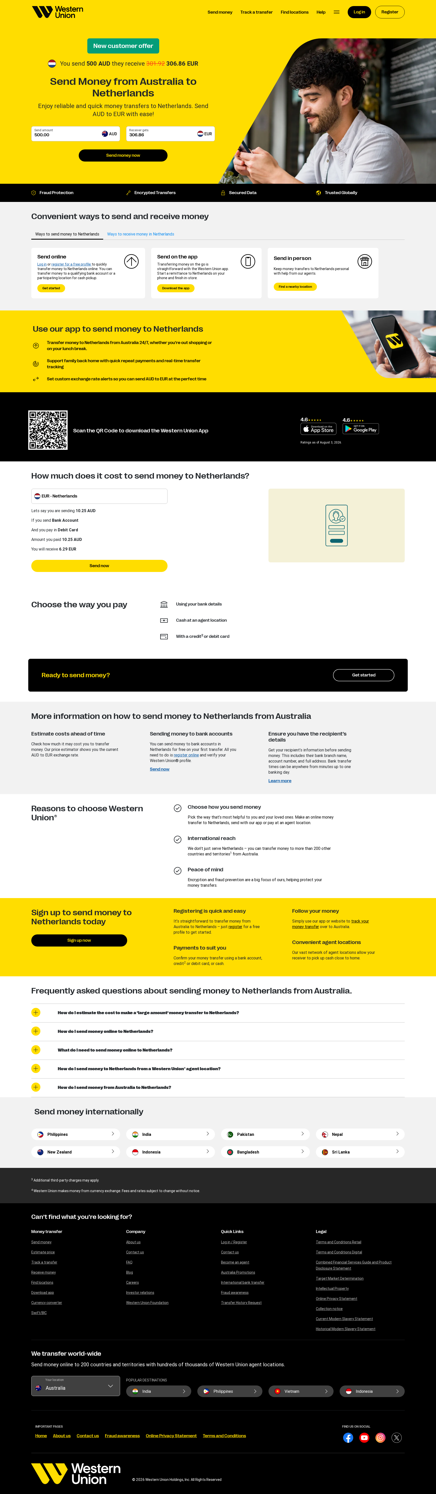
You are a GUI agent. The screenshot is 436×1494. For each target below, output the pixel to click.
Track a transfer (44, 1262)
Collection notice (329, 1308)
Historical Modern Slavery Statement (345, 1329)
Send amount (43, 130)
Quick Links (232, 1231)
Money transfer (46, 1231)
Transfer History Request (241, 1302)
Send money (41, 1242)
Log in (42, 264)
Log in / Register (234, 1242)
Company (135, 1231)
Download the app (175, 288)
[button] (337, 12)
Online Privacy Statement (336, 1298)
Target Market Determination (340, 1278)
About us (133, 1242)
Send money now (123, 155)
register (235, 926)
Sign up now (79, 940)
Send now (99, 566)
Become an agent (235, 1262)
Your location (54, 1380)
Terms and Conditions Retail (338, 1242)
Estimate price (43, 1252)
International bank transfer (242, 1282)
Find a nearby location (295, 287)
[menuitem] (57, 12)
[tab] (67, 234)
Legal (321, 1231)
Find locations (42, 1282)
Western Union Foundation (147, 1302)
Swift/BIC (39, 1312)
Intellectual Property (332, 1288)
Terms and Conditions (224, 1436)
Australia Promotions (238, 1272)
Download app (42, 1292)
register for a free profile (71, 264)
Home (41, 1436)
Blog (129, 1272)
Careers (132, 1282)
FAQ (129, 1262)
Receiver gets (139, 130)
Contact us (135, 1252)
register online (186, 754)
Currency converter (46, 1302)
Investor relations (140, 1292)
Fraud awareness (235, 1292)
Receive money (43, 1272)
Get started (51, 288)
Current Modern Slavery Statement (344, 1319)
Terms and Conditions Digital (339, 1252)
